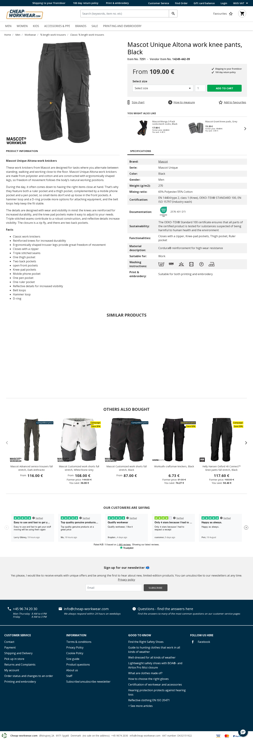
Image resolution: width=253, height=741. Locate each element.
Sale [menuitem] (95, 26)
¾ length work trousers (53, 34)
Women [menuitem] (22, 26)
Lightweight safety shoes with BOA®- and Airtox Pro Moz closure (155, 665)
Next (243, 128)
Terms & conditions (78, 642)
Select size (140, 81)
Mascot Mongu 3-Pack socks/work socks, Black (164, 122)
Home (7, 34)
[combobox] (128, 13)
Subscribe (155, 587)
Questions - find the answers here (165, 609)
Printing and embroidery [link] (122, 26)
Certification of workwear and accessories (155, 684)
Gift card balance (204, 3)
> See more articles (140, 706)
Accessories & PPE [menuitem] (57, 26)
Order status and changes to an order (28, 676)
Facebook (203, 642)
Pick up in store (14, 659)
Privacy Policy (74, 647)
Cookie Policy (74, 653)
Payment (10, 647)
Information (76, 635)
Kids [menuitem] (36, 26)
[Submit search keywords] (173, 13)
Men (17, 34)
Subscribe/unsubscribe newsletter (88, 681)
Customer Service (158, 3)
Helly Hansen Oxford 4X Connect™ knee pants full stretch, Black (221, 468)
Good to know (139, 635)
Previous (130, 128)
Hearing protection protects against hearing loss (157, 692)
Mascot (163, 161)
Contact (9, 642)
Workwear (30, 34)
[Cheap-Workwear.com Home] (24, 14)
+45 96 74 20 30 (25, 609)
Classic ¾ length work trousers (87, 34)
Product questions (78, 664)
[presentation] (244, 442)
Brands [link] (80, 26)
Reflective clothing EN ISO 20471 (149, 700)
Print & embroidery (117, 3)
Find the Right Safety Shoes (146, 642)
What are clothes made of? (145, 673)
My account (11, 670)
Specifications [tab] (140, 151)
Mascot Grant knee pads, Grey (221, 121)
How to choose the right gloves (148, 679)
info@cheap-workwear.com (86, 609)
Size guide (72, 659)
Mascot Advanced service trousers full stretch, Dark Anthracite (31, 468)
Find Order (181, 3)
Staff (69, 676)
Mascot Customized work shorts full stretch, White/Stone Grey (79, 468)
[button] (243, 732)
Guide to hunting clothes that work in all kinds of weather (154, 650)
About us (72, 670)
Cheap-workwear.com (24, 735)
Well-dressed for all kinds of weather (152, 657)
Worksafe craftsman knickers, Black (174, 466)
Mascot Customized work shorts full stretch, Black (126, 468)
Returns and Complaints (19, 664)
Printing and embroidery (20, 681)
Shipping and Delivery (18, 653)
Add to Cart (224, 88)
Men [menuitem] (8, 26)
